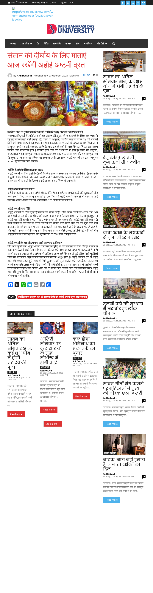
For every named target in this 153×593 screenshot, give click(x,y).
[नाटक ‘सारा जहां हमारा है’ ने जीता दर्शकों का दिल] (124, 444)
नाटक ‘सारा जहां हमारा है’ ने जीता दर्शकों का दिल (124, 464)
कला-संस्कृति (110, 151)
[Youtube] (143, 3)
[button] (113, 43)
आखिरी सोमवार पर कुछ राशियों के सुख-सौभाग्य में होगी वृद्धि (50, 350)
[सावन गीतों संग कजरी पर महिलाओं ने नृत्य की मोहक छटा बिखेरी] (124, 368)
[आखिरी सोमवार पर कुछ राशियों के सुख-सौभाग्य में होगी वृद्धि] (52, 328)
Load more (51, 423)
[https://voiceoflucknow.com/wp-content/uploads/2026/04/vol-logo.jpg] (32, 14)
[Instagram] (128, 3)
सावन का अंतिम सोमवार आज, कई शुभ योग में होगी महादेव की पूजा (19, 353)
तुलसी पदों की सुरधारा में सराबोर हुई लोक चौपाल (123, 308)
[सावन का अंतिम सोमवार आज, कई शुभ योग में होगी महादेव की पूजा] (20, 328)
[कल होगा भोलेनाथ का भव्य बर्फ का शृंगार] (85, 328)
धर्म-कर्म (12, 372)
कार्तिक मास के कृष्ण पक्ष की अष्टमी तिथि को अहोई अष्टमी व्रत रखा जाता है (52, 297)
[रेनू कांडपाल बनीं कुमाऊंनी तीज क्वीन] (124, 142)
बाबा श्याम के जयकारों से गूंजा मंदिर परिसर (123, 235)
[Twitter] (133, 3)
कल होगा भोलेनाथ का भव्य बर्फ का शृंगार (84, 346)
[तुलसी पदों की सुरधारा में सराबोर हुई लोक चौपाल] (124, 288)
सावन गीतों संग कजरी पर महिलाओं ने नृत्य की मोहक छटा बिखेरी (123, 388)
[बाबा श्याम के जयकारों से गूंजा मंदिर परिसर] (124, 217)
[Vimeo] (138, 3)
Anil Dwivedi (24, 75)
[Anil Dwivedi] (10, 75)
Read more (16, 414)
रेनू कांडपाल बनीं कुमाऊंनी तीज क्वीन (121, 160)
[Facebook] (123, 3)
